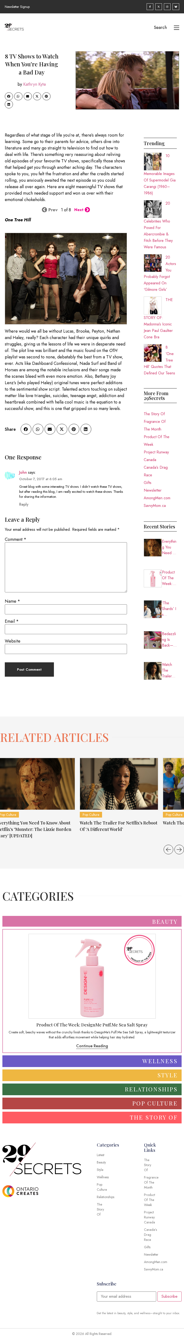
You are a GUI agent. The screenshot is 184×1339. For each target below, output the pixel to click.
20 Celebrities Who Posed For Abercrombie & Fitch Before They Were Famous (158, 225)
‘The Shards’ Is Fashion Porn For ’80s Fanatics (169, 608)
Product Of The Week (156, 440)
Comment (15, 539)
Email (12, 621)
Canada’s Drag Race (156, 471)
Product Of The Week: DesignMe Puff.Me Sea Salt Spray (169, 578)
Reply (24, 504)
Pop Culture (91, 814)
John (23, 472)
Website (12, 641)
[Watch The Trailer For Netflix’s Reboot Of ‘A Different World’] (119, 784)
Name (12, 601)
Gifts (147, 482)
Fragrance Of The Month (155, 425)
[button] (9, 96)
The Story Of (154, 414)
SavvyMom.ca (155, 505)
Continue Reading (92, 1046)
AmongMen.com (157, 498)
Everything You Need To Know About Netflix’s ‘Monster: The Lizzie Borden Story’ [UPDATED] (169, 547)
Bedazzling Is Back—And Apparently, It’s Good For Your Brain (169, 639)
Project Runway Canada (156, 455)
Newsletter (152, 490)
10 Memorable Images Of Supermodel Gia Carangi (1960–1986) (160, 174)
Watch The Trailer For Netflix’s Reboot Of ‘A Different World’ (169, 670)
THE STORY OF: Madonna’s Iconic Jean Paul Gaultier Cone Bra (158, 318)
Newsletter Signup (17, 6)
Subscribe (169, 1296)
